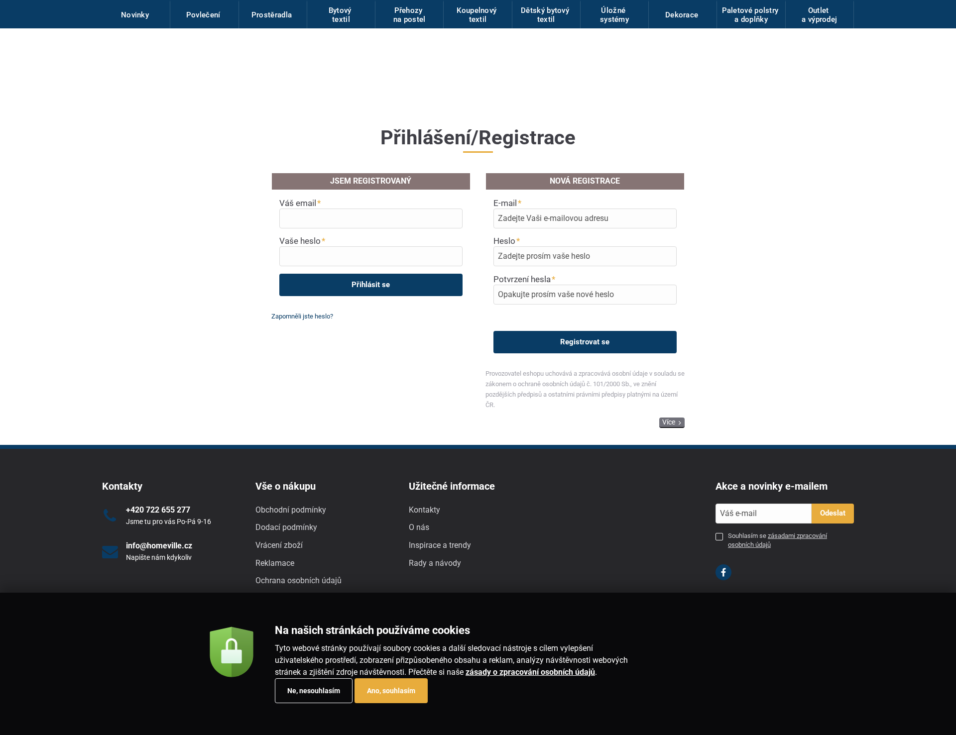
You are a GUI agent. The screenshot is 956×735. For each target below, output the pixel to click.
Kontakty (424, 510)
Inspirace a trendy (440, 545)
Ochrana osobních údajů (298, 580)
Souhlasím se (777, 540)
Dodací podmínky (286, 527)
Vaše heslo (300, 241)
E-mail (505, 203)
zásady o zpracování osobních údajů (530, 672)
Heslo (504, 241)
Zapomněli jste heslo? (302, 316)
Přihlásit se (371, 284)
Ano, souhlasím (391, 691)
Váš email (297, 203)
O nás (419, 527)
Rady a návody (435, 563)
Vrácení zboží (279, 545)
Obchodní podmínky (290, 510)
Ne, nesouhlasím (313, 691)
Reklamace (274, 563)
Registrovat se (584, 341)
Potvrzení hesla (522, 279)
